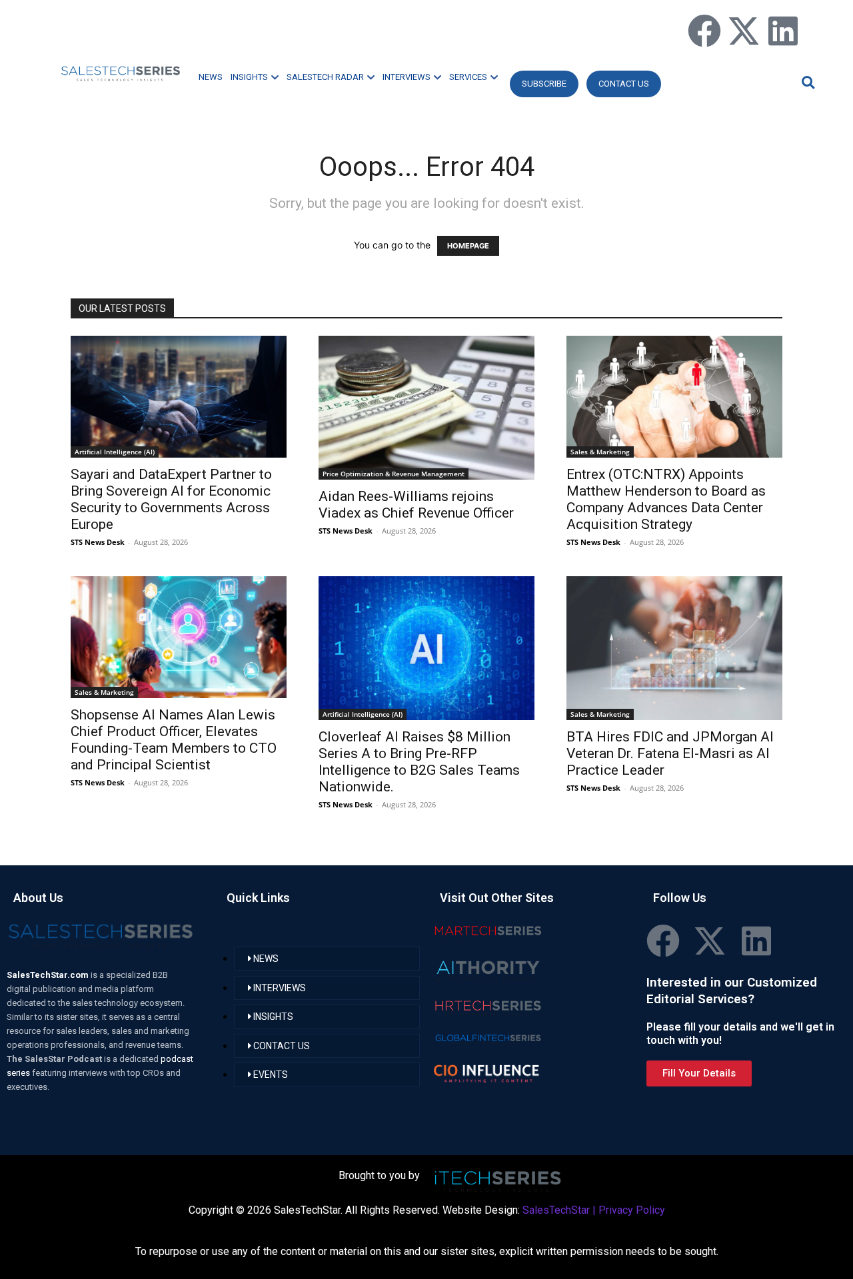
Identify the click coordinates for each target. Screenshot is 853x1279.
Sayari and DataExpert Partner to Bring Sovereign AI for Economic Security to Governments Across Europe (171, 499)
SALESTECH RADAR (325, 77)
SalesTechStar (556, 1210)
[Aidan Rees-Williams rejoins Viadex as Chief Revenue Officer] (426, 408)
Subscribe (544, 84)
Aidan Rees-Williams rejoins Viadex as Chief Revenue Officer (416, 504)
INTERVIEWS (406, 77)
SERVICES (468, 77)
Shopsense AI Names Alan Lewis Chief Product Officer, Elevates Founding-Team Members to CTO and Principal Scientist (174, 740)
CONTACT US (623, 84)
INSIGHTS (249, 77)
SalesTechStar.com (49, 975)
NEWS (211, 77)
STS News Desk (98, 542)
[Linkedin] (783, 30)
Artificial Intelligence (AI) (115, 451)
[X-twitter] (743, 30)
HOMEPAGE (468, 245)
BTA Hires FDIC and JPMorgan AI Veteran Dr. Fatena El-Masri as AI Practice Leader (670, 753)
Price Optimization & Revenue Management (393, 473)
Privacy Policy (631, 1210)
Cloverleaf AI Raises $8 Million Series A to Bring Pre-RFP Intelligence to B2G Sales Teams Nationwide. (419, 762)
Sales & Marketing (600, 451)
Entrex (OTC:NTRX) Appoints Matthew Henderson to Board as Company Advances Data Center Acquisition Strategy (666, 499)
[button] (806, 82)
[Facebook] (704, 30)
